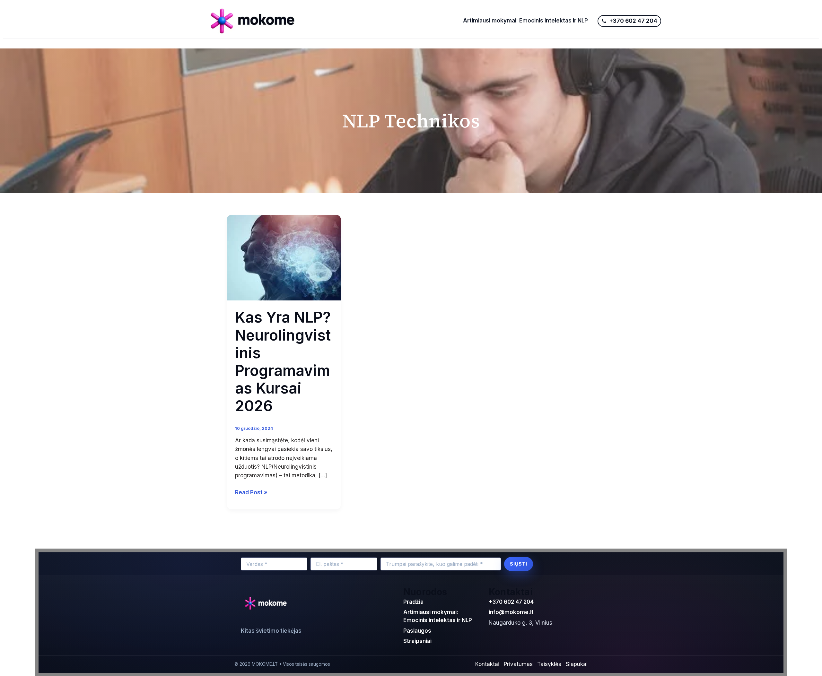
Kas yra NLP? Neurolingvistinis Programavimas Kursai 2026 (283, 361)
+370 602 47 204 (511, 602)
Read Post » (251, 492)
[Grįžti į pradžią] (267, 603)
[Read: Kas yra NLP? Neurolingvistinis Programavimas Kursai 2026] (284, 257)
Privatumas (518, 664)
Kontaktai (487, 664)
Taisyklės (549, 664)
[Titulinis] (330, 21)
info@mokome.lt (511, 612)
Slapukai (577, 664)
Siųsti (518, 564)
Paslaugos (417, 631)
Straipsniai (417, 641)
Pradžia (413, 602)
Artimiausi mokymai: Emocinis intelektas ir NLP (525, 20)
